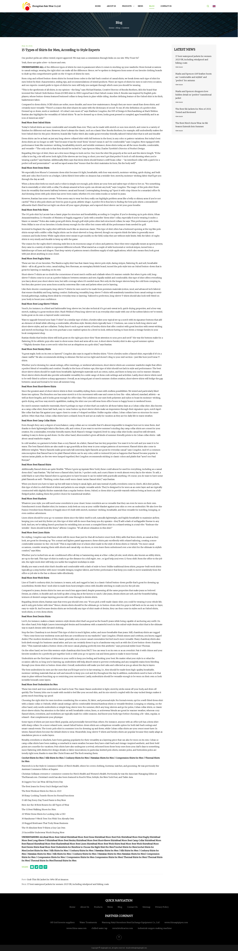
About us (111, 6)
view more (179, 67)
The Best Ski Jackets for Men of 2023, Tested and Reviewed (193, 110)
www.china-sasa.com (76, 928)
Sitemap (146, 907)
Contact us (166, 6)
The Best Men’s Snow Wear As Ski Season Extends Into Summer (191, 125)
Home (98, 6)
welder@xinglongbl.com (138, 948)
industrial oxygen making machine (155, 928)
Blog (151, 6)
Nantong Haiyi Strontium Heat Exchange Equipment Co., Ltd (131, 922)
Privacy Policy (162, 907)
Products (127, 6)
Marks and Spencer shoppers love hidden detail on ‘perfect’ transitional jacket (193, 94)
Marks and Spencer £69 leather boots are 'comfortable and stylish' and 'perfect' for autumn (193, 77)
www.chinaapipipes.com (176, 922)
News (140, 6)
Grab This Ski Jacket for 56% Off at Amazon (47, 879)
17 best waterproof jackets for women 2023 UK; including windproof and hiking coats (68, 884)
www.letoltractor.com (122, 928)
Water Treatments (88, 922)
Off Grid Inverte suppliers (62, 922)
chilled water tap (99, 928)
